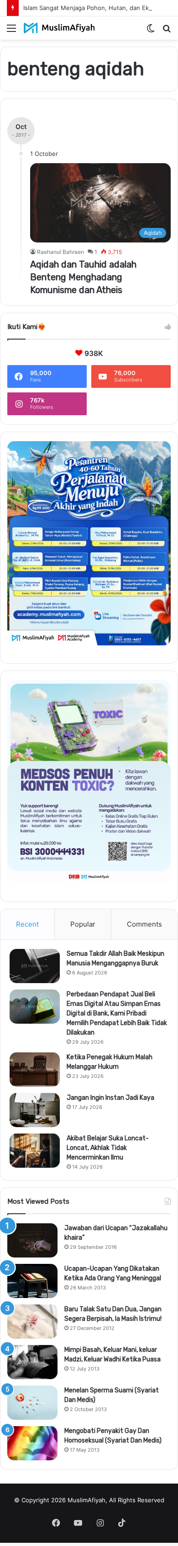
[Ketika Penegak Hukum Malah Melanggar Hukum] (35, 1069)
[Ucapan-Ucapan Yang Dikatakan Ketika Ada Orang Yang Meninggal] (32, 1281)
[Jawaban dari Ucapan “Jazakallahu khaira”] (32, 1240)
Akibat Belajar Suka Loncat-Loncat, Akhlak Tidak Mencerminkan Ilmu (108, 1147)
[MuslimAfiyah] (59, 28)
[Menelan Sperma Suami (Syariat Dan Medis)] (32, 1403)
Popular (82, 924)
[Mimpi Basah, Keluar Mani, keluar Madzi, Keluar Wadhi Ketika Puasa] (32, 1362)
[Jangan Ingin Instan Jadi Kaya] (35, 1110)
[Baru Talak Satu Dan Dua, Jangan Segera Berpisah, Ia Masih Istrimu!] (32, 1321)
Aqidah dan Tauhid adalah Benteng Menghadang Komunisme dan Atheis (83, 277)
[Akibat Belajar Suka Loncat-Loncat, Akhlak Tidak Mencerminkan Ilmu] (35, 1151)
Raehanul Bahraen (60, 251)
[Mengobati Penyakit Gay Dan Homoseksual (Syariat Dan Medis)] (32, 1443)
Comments (144, 924)
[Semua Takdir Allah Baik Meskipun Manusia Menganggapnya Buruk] (35, 966)
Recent (27, 924)
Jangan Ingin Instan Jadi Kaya (110, 1098)
